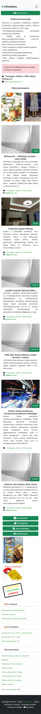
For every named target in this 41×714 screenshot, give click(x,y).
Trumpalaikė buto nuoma (11, 676)
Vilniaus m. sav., (11, 193)
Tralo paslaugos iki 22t (10, 641)
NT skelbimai (11, 604)
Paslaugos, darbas (14, 191)
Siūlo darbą (27, 191)
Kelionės (5, 660)
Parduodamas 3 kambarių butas (14, 618)
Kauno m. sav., (10, 319)
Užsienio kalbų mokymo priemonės (15, 656)
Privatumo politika (15, 707)
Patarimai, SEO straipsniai (12, 664)
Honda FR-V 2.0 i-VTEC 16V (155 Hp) (17, 633)
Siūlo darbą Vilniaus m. (14, 82)
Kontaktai (29, 707)
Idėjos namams (7, 684)
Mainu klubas (7, 668)
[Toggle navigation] (36, 7)
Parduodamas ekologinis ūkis (13, 610)
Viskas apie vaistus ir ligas (12, 672)
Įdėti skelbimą (21, 13)
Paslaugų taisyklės (28, 704)
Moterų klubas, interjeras (12, 680)
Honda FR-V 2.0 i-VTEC (11, 637)
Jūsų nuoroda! (11, 689)
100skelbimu (10, 7)
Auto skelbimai (12, 627)
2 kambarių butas (8, 614)
